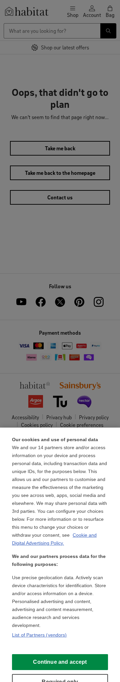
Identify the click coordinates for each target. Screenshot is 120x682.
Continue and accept (60, 662)
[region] (60, 555)
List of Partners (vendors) (39, 635)
